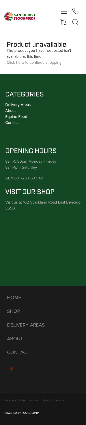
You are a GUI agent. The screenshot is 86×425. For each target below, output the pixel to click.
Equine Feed (16, 116)
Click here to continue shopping (34, 62)
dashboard (34, 400)
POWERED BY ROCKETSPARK (21, 413)
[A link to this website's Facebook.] (11, 369)
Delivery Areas (18, 104)
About (10, 110)
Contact (12, 122)
